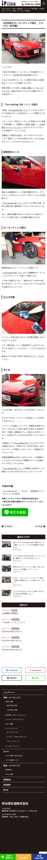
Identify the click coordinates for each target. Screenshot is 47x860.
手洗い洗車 (9, 701)
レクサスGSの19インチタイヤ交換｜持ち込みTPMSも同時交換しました (28, 592)
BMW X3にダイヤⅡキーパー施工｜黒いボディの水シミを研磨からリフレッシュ (28, 568)
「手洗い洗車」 (26, 87)
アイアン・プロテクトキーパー (17, 737)
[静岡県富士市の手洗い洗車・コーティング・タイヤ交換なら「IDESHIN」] (8, 3)
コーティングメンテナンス (14, 719)
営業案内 (14, 610)
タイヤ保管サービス (12, 760)
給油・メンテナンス (11, 765)
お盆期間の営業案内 (10, 613)
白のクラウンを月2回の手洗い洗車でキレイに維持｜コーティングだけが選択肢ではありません (29, 544)
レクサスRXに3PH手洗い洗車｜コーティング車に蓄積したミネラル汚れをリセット (29, 557)
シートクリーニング (12, 746)
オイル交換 (9, 774)
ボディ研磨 (9, 724)
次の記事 (38, 526)
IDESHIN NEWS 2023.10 (12, 649)
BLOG (5, 789)
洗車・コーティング (11, 697)
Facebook (12, 670)
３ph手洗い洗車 (12, 710)
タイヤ (6, 751)
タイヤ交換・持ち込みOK (14, 756)
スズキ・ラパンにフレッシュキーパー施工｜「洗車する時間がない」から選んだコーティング (29, 580)
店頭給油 (9, 770)
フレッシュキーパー (13, 741)
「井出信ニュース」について (13, 622)
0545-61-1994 (32, 4)
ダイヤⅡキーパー (13, 732)
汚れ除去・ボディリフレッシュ (16, 715)
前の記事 (8, 526)
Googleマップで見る (26, 811)
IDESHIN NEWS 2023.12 (12, 631)
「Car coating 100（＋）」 (18, 110)
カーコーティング (11, 728)
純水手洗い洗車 (12, 705)
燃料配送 (7, 779)
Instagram (36, 670)
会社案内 (7, 784)
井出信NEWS (15, 619)
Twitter (13, 678)
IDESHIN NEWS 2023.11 (12, 640)
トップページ (8, 692)
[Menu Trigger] (44, 3)
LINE (36, 678)
